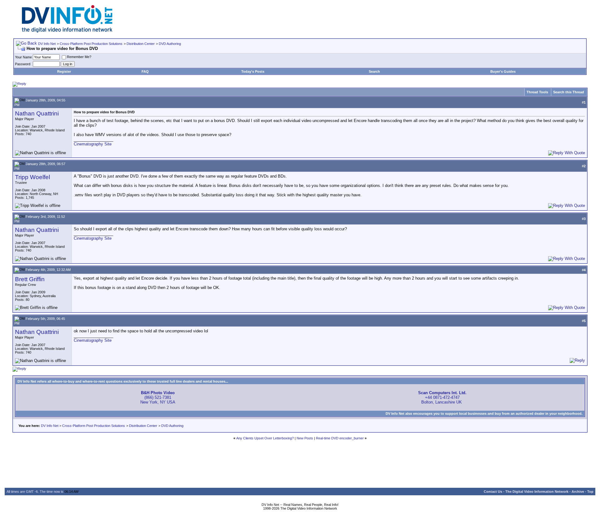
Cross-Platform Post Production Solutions (91, 44)
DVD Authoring (170, 44)
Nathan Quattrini (37, 113)
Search (374, 71)
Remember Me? (79, 57)
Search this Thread (568, 92)
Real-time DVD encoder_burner (340, 438)
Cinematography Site (93, 144)
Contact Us (493, 491)
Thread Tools (537, 92)
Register (64, 71)
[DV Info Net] (67, 31)
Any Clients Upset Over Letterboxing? (265, 438)
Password (22, 64)
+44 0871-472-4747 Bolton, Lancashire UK (442, 397)
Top (590, 491)
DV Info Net (47, 44)
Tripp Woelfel (32, 177)
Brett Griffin (30, 279)
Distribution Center (141, 44)
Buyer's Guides (503, 71)
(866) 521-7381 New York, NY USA (157, 397)
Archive (578, 491)
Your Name (23, 57)
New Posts (305, 438)
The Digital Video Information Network (536, 491)
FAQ (145, 71)
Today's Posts (252, 71)
